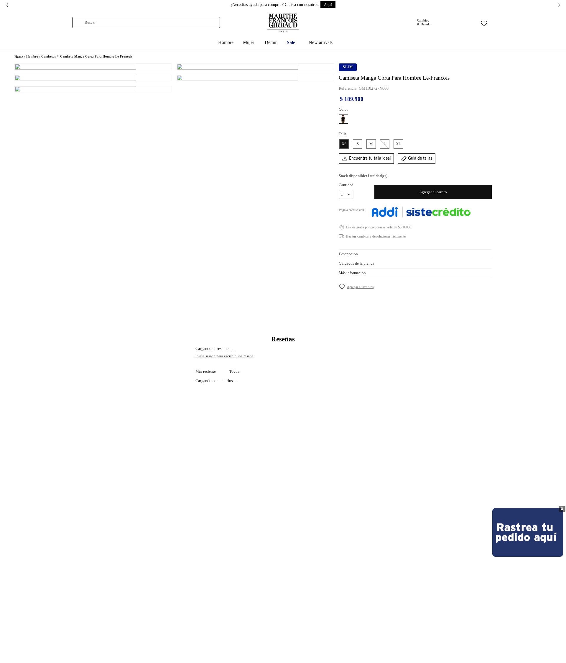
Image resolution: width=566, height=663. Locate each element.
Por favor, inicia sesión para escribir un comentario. (283, 356)
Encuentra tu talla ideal (370, 158)
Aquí (328, 4)
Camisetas (48, 56)
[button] (343, 119)
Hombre (32, 56)
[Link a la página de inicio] (18, 57)
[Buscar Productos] (78, 22)
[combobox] (146, 22)
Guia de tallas (420, 158)
